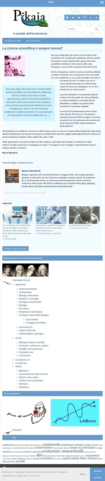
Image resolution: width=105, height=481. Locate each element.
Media (18, 366)
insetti (12, 456)
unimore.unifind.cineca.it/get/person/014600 (25, 193)
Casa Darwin (32, 319)
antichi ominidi (22, 445)
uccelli (20, 461)
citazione (32, 131)
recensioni (46, 458)
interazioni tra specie (22, 456)
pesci (15, 459)
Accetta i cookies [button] (97, 474)
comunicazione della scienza (23, 448)
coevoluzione (7, 448)
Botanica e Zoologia (29, 299)
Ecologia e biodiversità (30, 302)
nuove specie (7, 459)
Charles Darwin (91, 445)
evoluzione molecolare (32, 452)
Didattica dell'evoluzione (31, 349)
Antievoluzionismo (28, 289)
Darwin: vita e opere (28, 377)
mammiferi (61, 456)
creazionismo (58, 448)
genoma (86, 452)
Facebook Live (26, 352)
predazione (28, 459)
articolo (63, 131)
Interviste (23, 384)
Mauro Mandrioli (33, 41)
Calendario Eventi (21, 280)
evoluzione (17, 452)
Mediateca (24, 387)
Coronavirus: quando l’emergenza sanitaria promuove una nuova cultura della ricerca (50, 228)
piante (21, 459)
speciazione (57, 459)
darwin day (76, 447)
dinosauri (89, 447)
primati (36, 458)
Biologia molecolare (28, 295)
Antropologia (25, 292)
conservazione (43, 447)
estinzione (7, 451)
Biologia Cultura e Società (15, 249)
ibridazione (5, 456)
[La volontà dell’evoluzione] (84, 215)
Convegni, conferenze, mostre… (34, 345)
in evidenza (21, 363)
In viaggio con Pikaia (36, 323)
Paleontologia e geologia (31, 333)
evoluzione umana (57, 451)
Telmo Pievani (88, 458)
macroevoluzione (50, 456)
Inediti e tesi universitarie (31, 380)
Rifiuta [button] (83, 474)
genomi (93, 452)
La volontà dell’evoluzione (80, 225)
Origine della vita (27, 330)
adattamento (8, 445)
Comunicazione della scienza (33, 374)
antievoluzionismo (34, 445)
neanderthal (92, 455)
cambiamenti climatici (72, 444)
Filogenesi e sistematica (31, 312)
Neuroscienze (26, 327)
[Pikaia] (30, 26)
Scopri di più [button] (34, 476)
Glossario (17, 430)
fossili (78, 451)
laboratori (32, 456)
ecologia (99, 448)
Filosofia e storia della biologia (34, 315)
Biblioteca (24, 371)
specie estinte (71, 458)
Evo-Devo (24, 308)
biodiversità (52, 444)
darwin (66, 448)
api (42, 445)
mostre (82, 456)
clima (101, 445)
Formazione (25, 355)
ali (16, 445)
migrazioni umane (72, 456)
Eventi (18, 338)
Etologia (23, 305)
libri (40, 455)
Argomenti (20, 284)
